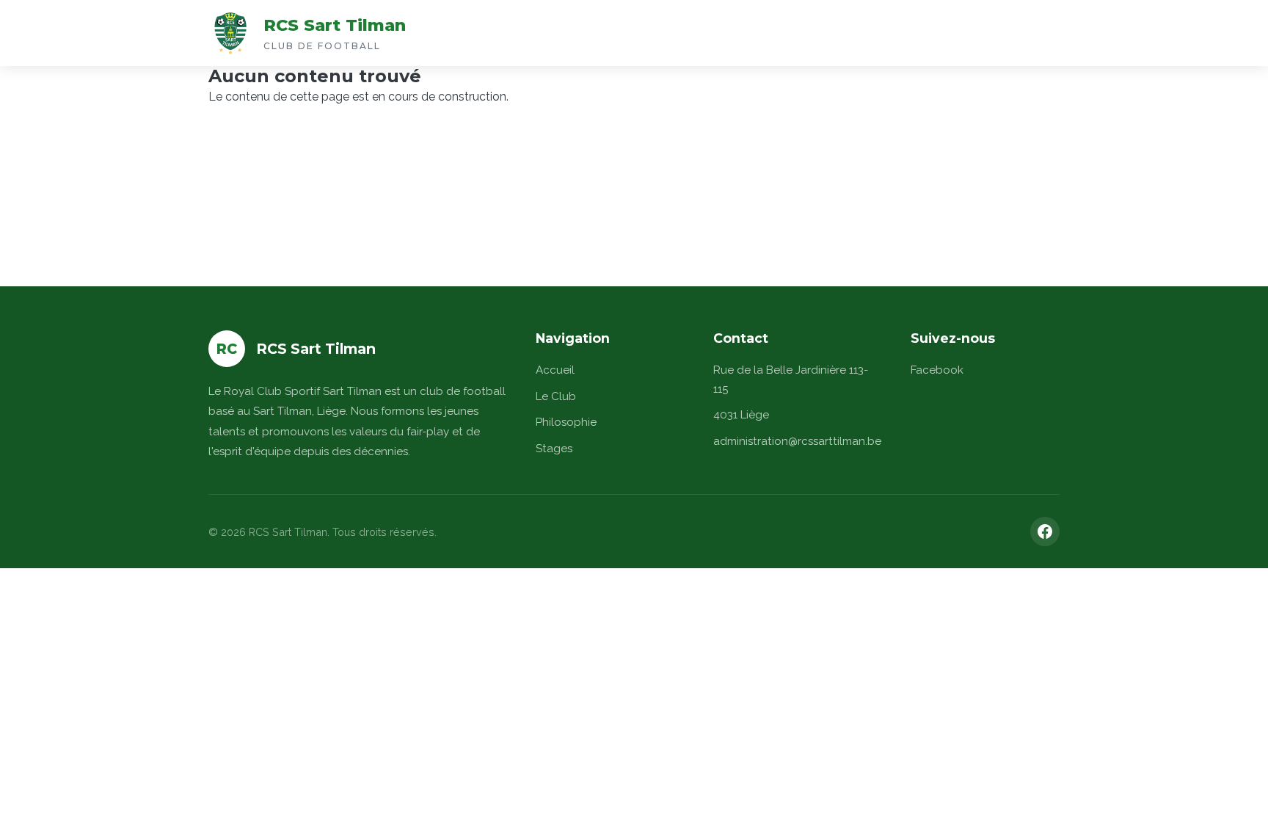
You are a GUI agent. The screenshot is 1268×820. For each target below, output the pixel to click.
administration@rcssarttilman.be (797, 441)
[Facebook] (1045, 531)
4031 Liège (741, 414)
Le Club (556, 396)
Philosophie (566, 422)
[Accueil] (230, 33)
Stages (554, 448)
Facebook (937, 370)
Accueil (555, 370)
